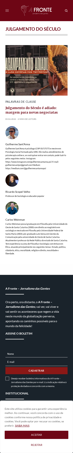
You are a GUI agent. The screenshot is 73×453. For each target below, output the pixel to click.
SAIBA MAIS (22, 425)
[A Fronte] (36, 11)
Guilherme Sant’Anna (17, 144)
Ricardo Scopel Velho (17, 191)
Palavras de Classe (20, 101)
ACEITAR (36, 434)
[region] (36, 427)
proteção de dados (20, 386)
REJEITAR (36, 444)
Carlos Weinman (15, 219)
